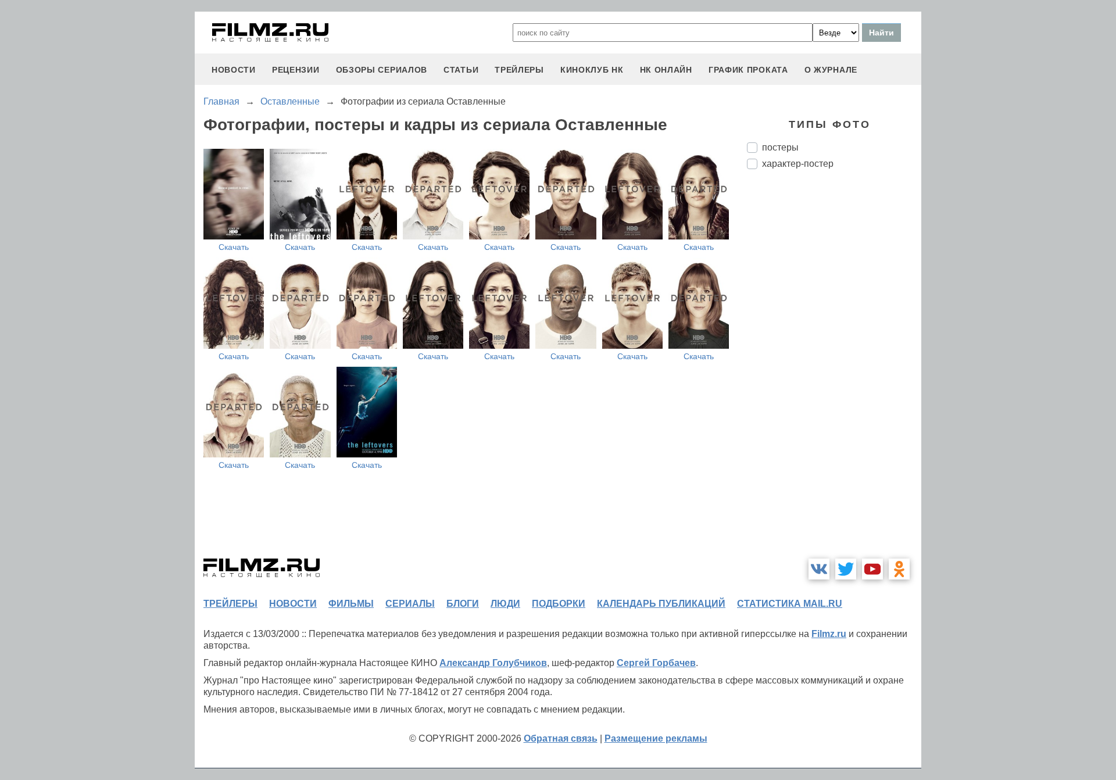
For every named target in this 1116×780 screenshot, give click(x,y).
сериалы (410, 604)
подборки (558, 604)
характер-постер (798, 164)
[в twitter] (845, 569)
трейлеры (519, 69)
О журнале (830, 69)
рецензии (296, 69)
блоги (462, 604)
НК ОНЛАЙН (666, 69)
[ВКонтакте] (819, 569)
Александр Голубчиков (493, 663)
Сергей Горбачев (656, 663)
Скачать (234, 247)
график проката (748, 69)
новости (234, 69)
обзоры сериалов (382, 69)
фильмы (351, 604)
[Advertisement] (834, 372)
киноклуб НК (592, 69)
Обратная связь (561, 738)
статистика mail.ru (789, 604)
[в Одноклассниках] (899, 569)
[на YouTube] (872, 569)
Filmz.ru (828, 634)
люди (505, 604)
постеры (780, 147)
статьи (460, 69)
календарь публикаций (661, 604)
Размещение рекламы (655, 738)
